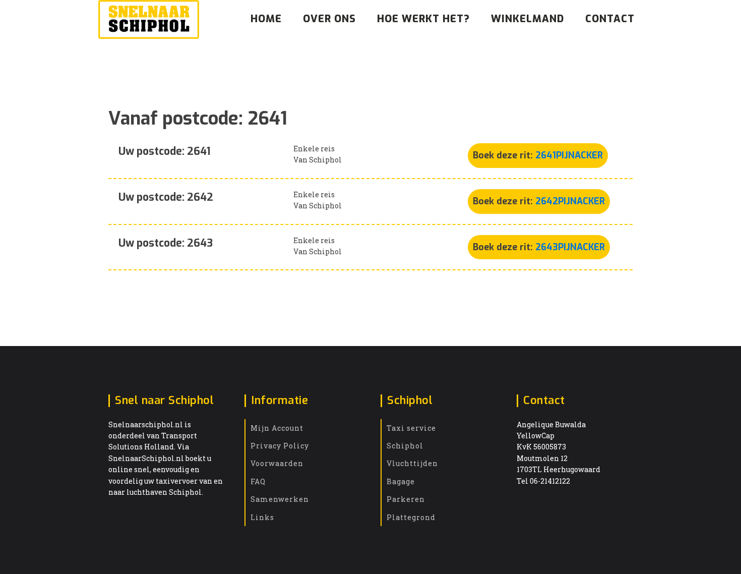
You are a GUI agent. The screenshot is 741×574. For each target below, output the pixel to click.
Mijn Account (277, 428)
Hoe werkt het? (423, 19)
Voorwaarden (277, 463)
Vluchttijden (412, 463)
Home (266, 19)
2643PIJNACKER (570, 247)
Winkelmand (527, 19)
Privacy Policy (280, 445)
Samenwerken (280, 499)
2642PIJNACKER (570, 201)
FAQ (258, 481)
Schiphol (405, 445)
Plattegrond (411, 517)
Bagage (401, 481)
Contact (610, 19)
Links (262, 517)
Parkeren (406, 499)
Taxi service (411, 428)
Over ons (329, 19)
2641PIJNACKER (569, 155)
